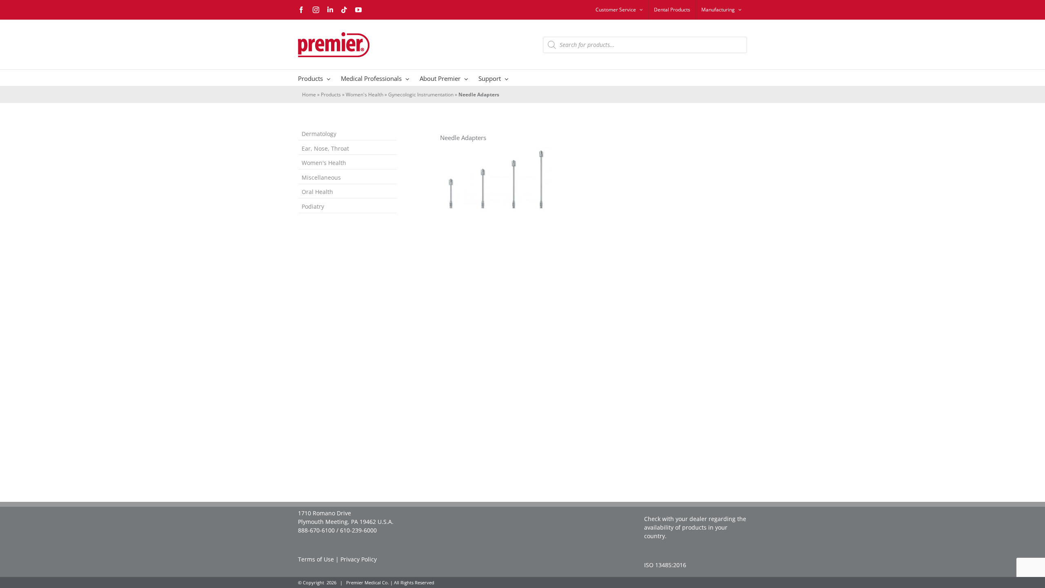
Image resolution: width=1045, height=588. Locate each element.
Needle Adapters (463, 138)
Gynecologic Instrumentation (421, 94)
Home (309, 94)
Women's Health (364, 94)
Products (331, 94)
